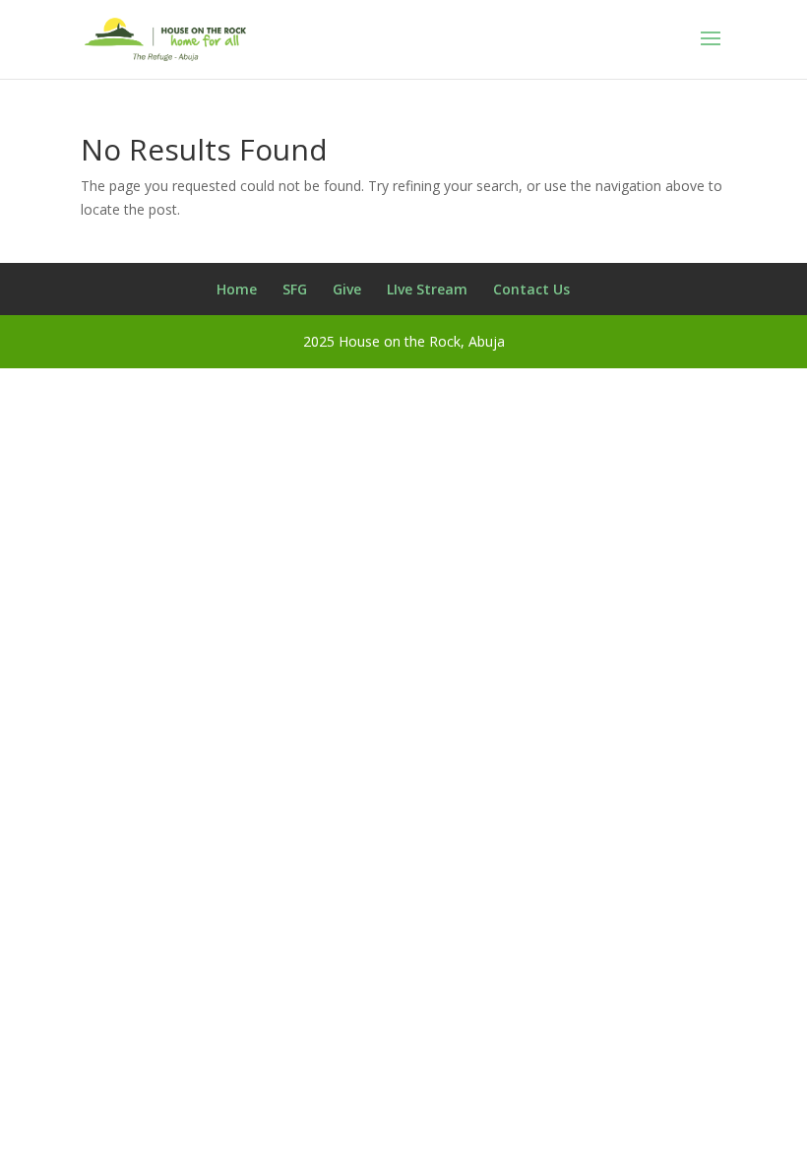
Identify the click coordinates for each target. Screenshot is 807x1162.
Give (347, 289)
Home (237, 289)
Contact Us (531, 289)
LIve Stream (427, 289)
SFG (294, 289)
